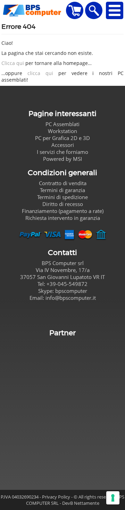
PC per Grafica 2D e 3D (62, 137)
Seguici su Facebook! (62, 314)
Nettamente (86, 503)
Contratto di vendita (62, 183)
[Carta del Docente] (62, 406)
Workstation (62, 131)
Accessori (62, 144)
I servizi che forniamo (62, 151)
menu (114, 10)
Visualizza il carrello (74, 10)
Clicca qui (12, 63)
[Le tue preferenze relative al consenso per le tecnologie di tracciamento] (112, 497)
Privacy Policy (56, 497)
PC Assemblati (62, 124)
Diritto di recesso (62, 203)
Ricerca (93, 10)
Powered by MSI (62, 158)
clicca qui (40, 73)
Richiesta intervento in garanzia (62, 217)
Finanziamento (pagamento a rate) (62, 210)
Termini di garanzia (62, 190)
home (33, 10)
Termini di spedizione (62, 197)
